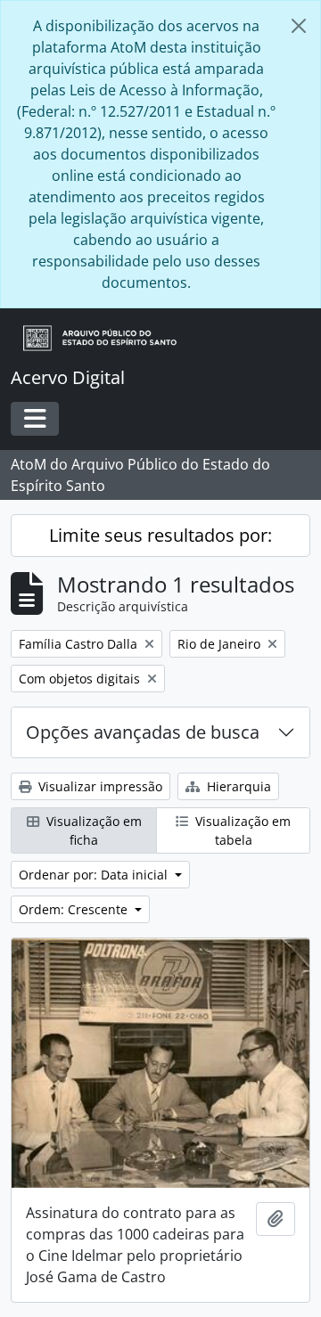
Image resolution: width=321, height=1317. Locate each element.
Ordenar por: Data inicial (95, 874)
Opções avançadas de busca (142, 732)
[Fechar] (298, 26)
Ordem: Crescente (75, 909)
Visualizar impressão (98, 786)
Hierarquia (237, 786)
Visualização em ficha (92, 830)
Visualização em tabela (241, 830)
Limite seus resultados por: (160, 535)
